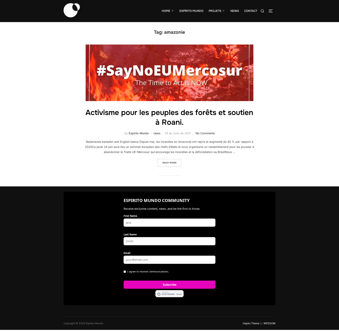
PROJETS (215, 11)
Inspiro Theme (251, 323)
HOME (166, 11)
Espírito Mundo (139, 133)
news (156, 133)
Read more (171, 162)
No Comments (205, 133)
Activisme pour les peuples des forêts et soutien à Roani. (169, 117)
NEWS (234, 11)
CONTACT (250, 11)
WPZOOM (269, 323)
